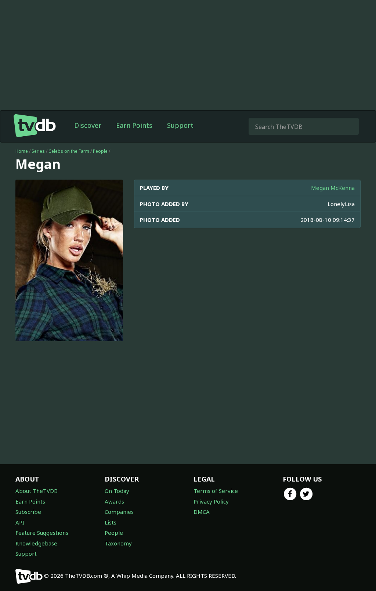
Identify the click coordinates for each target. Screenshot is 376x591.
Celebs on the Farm (68, 151)
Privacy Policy (211, 501)
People (100, 151)
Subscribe (28, 511)
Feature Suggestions (41, 532)
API (19, 522)
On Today (117, 490)
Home (21, 151)
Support (180, 125)
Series (38, 151)
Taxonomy (118, 543)
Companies (119, 511)
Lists (110, 522)
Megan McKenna (333, 187)
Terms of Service (216, 490)
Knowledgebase (36, 543)
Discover (87, 125)
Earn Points (134, 125)
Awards (114, 501)
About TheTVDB (36, 490)
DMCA (202, 511)
